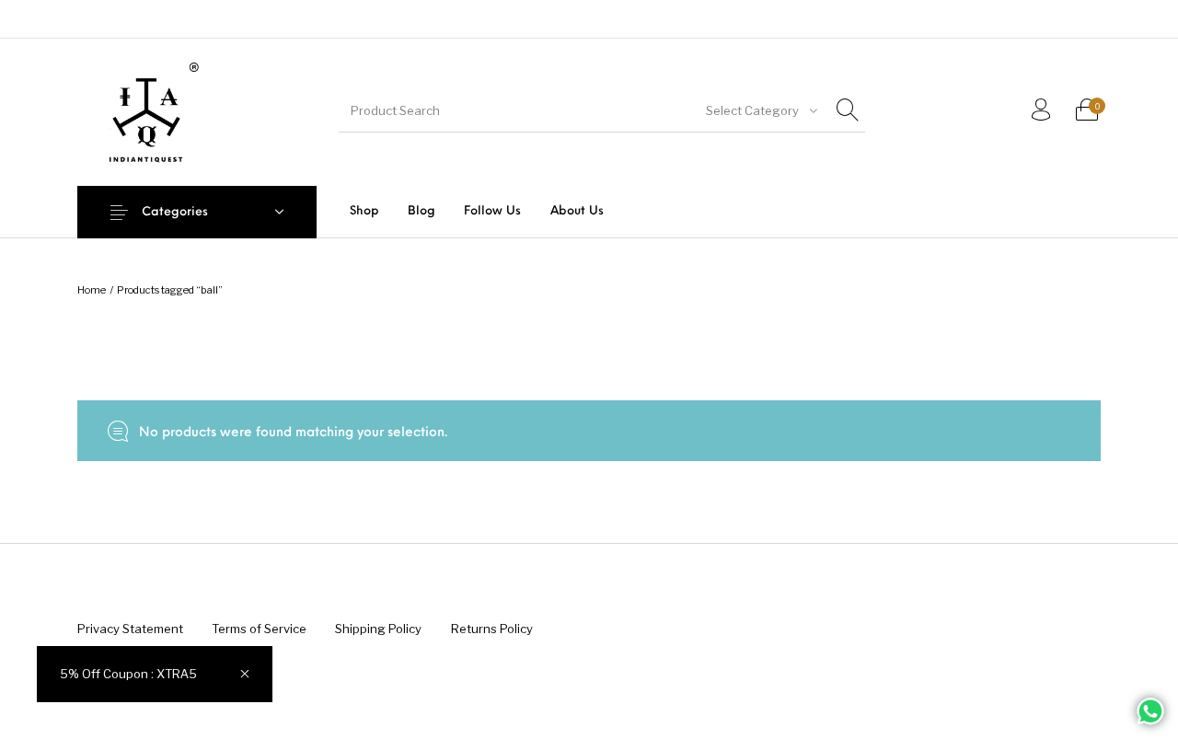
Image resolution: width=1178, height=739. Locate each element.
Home (91, 289)
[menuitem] (364, 211)
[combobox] (760, 110)
